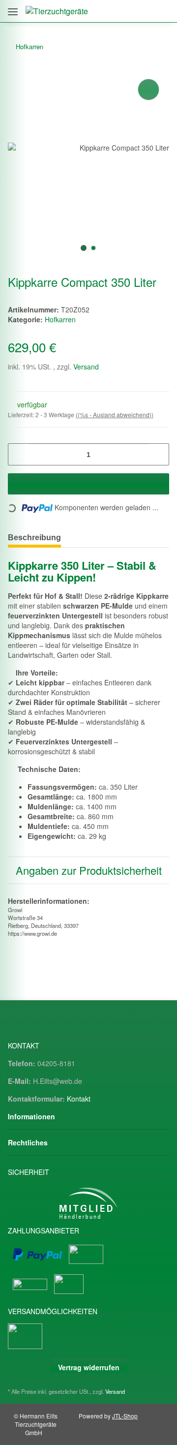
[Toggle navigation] (13, 8)
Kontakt (78, 1099)
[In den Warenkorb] (88, 483)
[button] (119, 11)
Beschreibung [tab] (34, 537)
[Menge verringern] (19, 454)
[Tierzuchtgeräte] (57, 11)
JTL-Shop (125, 1416)
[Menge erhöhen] (158, 454)
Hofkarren (60, 319)
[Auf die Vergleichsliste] (148, 89)
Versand (86, 366)
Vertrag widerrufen (88, 1367)
